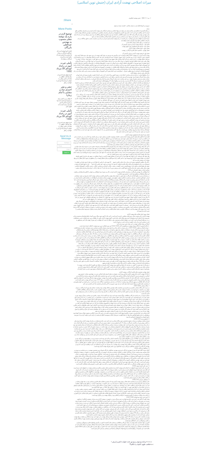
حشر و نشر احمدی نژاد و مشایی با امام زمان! (65, 91)
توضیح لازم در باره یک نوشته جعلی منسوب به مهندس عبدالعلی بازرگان (65, 40)
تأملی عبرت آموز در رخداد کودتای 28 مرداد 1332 (64, 67)
